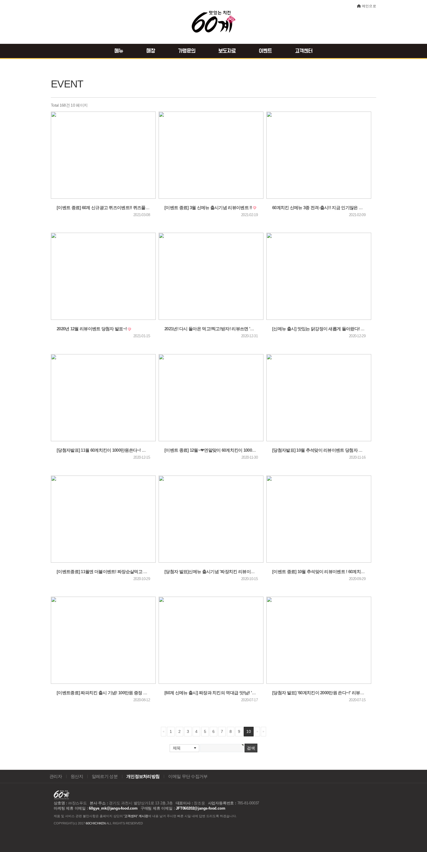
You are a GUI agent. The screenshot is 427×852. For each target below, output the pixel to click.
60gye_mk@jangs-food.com (113, 808)
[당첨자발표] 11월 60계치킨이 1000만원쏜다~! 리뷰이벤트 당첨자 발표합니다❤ (129, 450)
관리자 (55, 776)
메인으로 (369, 6)
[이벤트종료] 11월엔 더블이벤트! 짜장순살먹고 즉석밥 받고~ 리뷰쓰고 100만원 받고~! (135, 571)
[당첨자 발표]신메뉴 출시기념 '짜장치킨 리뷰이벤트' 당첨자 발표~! (225, 571)
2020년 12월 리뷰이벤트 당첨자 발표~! (92, 329)
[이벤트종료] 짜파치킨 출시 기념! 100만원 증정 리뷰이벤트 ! (112, 692)
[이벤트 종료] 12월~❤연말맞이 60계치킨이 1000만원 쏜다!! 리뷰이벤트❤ (231, 450)
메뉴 (118, 51)
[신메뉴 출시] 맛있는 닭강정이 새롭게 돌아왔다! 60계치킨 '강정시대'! (335, 329)
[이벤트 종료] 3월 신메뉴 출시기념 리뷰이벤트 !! (208, 207)
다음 (257, 731)
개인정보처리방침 (142, 776)
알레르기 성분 (105, 776)
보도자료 (227, 51)
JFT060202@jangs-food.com (200, 808)
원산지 (77, 776)
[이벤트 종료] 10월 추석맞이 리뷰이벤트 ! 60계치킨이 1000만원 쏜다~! (336, 571)
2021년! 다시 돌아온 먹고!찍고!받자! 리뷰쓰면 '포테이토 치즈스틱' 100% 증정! (236, 329)
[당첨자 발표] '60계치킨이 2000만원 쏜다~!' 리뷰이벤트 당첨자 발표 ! (335, 692)
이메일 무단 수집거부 (187, 776)
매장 (150, 51)
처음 (163, 731)
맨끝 (263, 731)
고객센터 (304, 51)
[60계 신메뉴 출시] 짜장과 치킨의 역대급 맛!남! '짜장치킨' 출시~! (224, 692)
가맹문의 (186, 51)
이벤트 (265, 51)
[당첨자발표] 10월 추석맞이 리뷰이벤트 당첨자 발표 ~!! (323, 450)
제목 (177, 748)
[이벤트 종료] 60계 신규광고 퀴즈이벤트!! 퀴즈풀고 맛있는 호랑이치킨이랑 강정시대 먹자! (139, 207)
